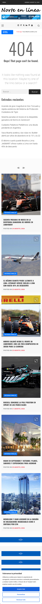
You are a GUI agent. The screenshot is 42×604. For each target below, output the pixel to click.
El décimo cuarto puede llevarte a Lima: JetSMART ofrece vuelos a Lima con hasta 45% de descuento (19, 143)
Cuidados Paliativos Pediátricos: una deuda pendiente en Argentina (19, 126)
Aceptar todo (21, 589)
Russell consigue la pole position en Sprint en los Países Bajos (19, 403)
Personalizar (21, 594)
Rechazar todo (21, 600)
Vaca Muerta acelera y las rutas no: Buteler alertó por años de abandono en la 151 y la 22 (20, 134)
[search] (39, 25)
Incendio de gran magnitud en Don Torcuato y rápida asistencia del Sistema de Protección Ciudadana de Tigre (20, 109)
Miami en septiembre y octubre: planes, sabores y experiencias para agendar (20, 462)
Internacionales (10, 212)
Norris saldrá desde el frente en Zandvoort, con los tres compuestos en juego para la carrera (20, 344)
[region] (21, 587)
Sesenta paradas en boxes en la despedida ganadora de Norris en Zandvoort (19, 118)
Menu (4, 2)
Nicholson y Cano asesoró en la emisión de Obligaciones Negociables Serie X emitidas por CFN (20, 521)
